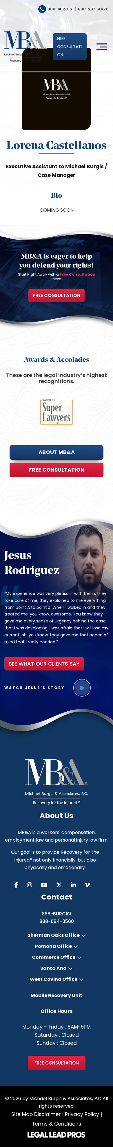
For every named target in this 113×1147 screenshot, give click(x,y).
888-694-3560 (56, 921)
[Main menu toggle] (100, 47)
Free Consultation (56, 295)
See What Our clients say (44, 663)
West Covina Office (53, 979)
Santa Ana (53, 968)
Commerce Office (53, 957)
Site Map (22, 1114)
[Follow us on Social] (20, 885)
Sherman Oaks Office (54, 935)
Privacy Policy (82, 1114)
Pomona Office (53, 946)
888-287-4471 (92, 9)
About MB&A (57, 452)
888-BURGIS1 (61, 9)
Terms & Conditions (56, 1123)
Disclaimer (47, 1114)
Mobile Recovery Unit (56, 995)
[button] (70, 46)
